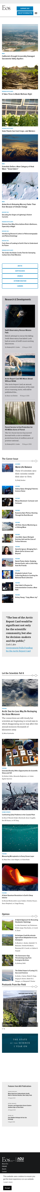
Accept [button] (7, 1188)
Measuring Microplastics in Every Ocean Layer (18, 856)
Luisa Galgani (15, 860)
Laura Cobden (21, 901)
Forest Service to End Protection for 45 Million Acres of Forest (19, 428)
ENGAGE (4, 1166)
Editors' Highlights (12, 1103)
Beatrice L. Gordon (22, 943)
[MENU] (36, 13)
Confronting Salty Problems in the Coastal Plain (18, 815)
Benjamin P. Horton (29, 981)
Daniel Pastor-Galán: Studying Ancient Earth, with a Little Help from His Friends (26, 563)
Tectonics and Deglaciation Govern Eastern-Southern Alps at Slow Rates (20, 1106)
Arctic (20, 266)
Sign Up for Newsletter (25, 13)
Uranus (20, 276)
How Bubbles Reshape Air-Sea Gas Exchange (17, 1118)
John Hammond (22, 925)
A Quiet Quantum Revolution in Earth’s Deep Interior (17, 896)
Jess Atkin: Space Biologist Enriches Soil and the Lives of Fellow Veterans (25, 539)
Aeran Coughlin (30, 818)
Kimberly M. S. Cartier (13, 347)
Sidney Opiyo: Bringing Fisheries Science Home (26, 490)
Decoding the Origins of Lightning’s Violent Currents (17, 216)
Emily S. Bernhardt (19, 818)
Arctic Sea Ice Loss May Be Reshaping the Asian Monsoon (19, 713)
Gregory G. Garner (20, 979)
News (3, 53)
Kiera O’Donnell (8, 818)
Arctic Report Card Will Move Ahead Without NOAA (19, 379)
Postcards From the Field (14, 984)
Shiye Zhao (7, 860)
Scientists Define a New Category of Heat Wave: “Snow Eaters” (18, 167)
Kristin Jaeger (19, 928)
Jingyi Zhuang (19, 903)
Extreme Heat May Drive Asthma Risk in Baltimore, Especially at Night (19, 225)
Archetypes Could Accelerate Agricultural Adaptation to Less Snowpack (26, 937)
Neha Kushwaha (9, 733)
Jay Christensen (32, 925)
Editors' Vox (5, 212)
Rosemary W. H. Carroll (22, 948)
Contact (4, 1171)
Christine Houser (32, 901)
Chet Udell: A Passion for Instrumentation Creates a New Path (26, 587)
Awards (4, 1169)
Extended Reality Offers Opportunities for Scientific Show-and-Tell (20, 772)
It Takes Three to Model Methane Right (17, 94)
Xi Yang (16, 820)
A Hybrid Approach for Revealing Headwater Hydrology (26, 921)
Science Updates (6, 812)
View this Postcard (8, 1025)
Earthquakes (20, 271)
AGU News (17, 464)
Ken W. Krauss (6, 820)
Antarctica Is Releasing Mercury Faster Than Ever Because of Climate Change (19, 205)
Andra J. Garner (21, 976)
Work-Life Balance (23, 467)
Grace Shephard (7, 903)
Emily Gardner (21, 480)
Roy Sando (27, 928)
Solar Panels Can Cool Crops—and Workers (18, 131)
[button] (35, 993)
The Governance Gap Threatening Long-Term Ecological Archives (23, 958)
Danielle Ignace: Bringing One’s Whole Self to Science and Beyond (26, 551)
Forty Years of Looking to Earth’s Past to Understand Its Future (20, 244)
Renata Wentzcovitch (10, 901)
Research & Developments (18, 299)
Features (17, 486)
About (5, 1164)
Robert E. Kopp (31, 976)
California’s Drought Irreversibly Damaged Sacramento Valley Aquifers (18, 57)
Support (24, 8)
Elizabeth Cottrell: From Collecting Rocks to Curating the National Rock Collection (26, 575)
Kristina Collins (8, 776)
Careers (20, 286)
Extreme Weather (20, 281)
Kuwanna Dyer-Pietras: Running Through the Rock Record (26, 514)
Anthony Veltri (21, 963)
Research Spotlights (7, 91)
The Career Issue (10, 458)
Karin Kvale (26, 860)
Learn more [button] (8, 1182)
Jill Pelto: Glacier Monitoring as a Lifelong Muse (26, 526)
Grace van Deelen (12, 396)
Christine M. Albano (28, 946)
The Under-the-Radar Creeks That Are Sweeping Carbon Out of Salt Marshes (18, 254)
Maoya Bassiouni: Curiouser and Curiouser (26, 502)
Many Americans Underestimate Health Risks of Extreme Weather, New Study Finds (20, 1094)
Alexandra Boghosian (20, 776)
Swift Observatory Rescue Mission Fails (18, 331)
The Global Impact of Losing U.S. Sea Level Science (26, 971)
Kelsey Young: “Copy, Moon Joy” (26, 597)
